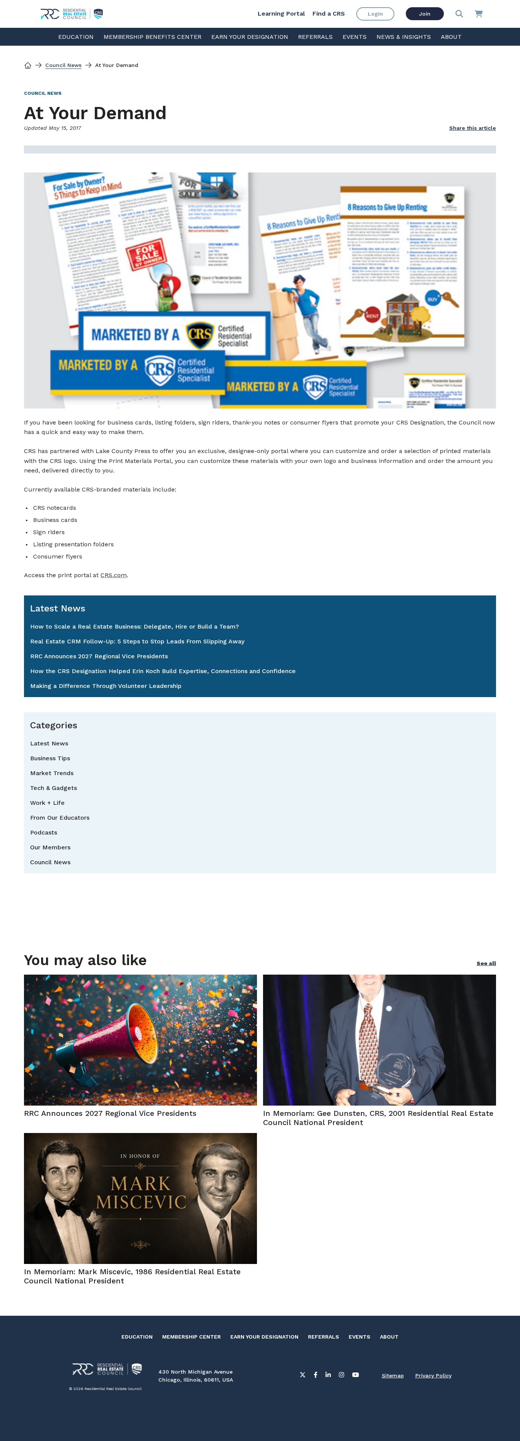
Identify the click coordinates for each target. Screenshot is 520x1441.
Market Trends (51, 773)
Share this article (472, 128)
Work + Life (47, 802)
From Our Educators (59, 817)
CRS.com (113, 575)
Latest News (49, 743)
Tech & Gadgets (53, 788)
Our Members (50, 847)
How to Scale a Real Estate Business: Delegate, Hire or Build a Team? (134, 626)
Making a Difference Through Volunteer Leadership (106, 685)
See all (486, 963)
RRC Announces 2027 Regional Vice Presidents (99, 656)
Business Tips (50, 758)
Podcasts (43, 832)
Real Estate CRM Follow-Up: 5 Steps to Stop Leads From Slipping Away (137, 641)
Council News (63, 65)
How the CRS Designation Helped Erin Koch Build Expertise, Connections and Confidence (163, 671)
